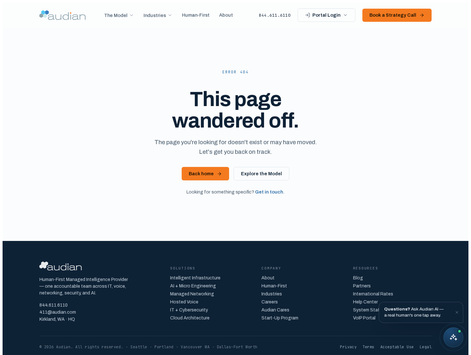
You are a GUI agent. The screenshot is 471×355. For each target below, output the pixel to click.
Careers (269, 302)
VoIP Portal (364, 318)
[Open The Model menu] (130, 15)
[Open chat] (453, 337)
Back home (201, 173)
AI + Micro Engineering (193, 286)
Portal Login (326, 15)
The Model (116, 15)
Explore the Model (261, 173)
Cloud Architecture (190, 318)
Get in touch (269, 191)
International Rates (373, 294)
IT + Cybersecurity (189, 310)
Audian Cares (275, 310)
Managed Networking (192, 294)
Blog (358, 278)
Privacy (348, 347)
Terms (368, 347)
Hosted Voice (184, 302)
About (226, 15)
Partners (362, 286)
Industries (155, 15)
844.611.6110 (275, 15)
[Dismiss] (457, 312)
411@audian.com (57, 312)
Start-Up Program (279, 318)
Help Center (365, 302)
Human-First (196, 15)
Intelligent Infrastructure (195, 278)
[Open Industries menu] (168, 15)
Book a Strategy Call (392, 15)
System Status (369, 310)
